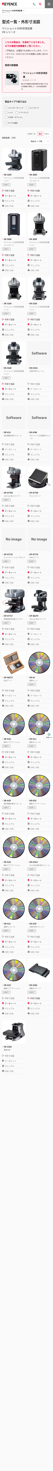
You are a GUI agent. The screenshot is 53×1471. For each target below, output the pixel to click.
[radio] (40, 134)
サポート (49, 737)
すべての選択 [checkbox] (13, 123)
